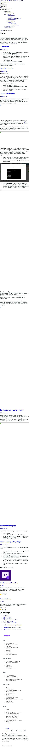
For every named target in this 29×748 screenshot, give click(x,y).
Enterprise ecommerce (11, 654)
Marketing (8, 648)
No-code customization (12, 647)
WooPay (10, 17)
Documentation (4, 9)
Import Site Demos (7, 94)
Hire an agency (10, 698)
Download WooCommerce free (14, 712)
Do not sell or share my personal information (12, 718)
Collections (9, 666)
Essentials (8, 665)
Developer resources (11, 676)
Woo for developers (11, 675)
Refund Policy (9, 721)
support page (14, 43)
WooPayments (11, 15)
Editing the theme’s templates (11, 410)
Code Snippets (9, 27)
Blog (7, 687)
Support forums (10, 702)
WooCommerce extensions (13, 661)
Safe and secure (8, 629)
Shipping (8, 651)
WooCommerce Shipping (14, 18)
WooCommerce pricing (12, 644)
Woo (3, 585)
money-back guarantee (14, 625)
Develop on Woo (4, 0)
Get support (20, 0)
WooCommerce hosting (12, 697)
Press (7, 711)
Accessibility (9, 701)
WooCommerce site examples (13, 690)
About (7, 709)
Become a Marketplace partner (14, 679)
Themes (10, 22)
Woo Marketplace (9, 26)
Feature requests (10, 695)
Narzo (1, 30)
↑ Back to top (3, 49)
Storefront (13, 23)
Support (6, 627)
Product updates (10, 691)
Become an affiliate (11, 680)
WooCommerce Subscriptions (9, 583)
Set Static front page (8, 526)
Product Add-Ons (5, 599)
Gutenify (22, 122)
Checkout (8, 650)
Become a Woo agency (12, 678)
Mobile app (9, 653)
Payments (8, 646)
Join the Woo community (12, 713)
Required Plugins (6, 68)
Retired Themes (15, 25)
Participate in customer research (14, 699)
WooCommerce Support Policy (14, 720)
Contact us (9, 723)
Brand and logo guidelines (12, 716)
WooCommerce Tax (13, 19)
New (7, 664)
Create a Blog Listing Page (10, 542)
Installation (4, 47)
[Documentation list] (8, 9)
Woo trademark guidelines (12, 715)
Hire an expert (13, 0)
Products (7, 14)
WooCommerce (9, 13)
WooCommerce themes (12, 662)
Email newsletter (10, 693)
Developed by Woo (11, 668)
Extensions (11, 21)
